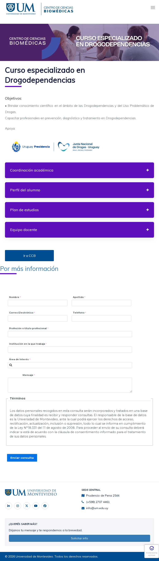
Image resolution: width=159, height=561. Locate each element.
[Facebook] (44, 505)
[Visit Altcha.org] (152, 550)
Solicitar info (79, 538)
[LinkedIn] (8, 505)
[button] (79, 170)
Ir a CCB (29, 256)
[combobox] (70, 365)
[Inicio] (21, 8)
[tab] (79, 170)
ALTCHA (151, 555)
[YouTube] (35, 505)
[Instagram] (17, 505)
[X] (26, 505)
